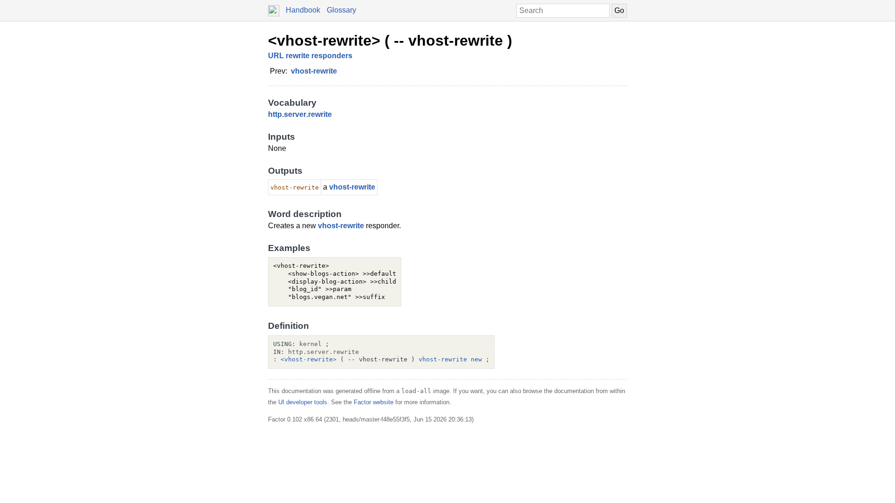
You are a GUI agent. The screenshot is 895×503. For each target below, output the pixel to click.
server (295, 114)
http (275, 114)
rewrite (320, 114)
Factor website (373, 402)
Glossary (341, 10)
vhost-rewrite (314, 71)
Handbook (303, 10)
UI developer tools (302, 402)
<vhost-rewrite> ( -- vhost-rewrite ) (390, 40)
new (476, 359)
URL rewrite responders (310, 56)
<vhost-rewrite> (309, 359)
